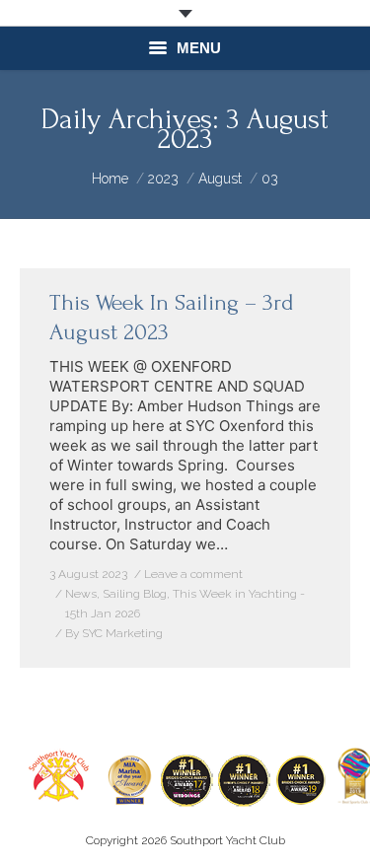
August (220, 178)
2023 (163, 178)
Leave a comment (193, 574)
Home (110, 178)
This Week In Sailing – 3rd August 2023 (171, 317)
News (81, 594)
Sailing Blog (135, 594)
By (114, 633)
